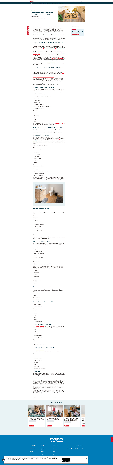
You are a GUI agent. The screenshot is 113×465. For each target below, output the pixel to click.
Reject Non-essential (66, 461)
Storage (42, 449)
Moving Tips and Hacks (35, 16)
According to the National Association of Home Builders (43, 77)
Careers (31, 449)
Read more (31, 425)
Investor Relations (32, 454)
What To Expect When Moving (57, 454)
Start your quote (75, 34)
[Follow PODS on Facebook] (67, 448)
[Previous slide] (55, 432)
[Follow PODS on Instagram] (69, 448)
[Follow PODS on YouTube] (71, 448)
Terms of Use (22, 459)
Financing (42, 451)
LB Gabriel (33, 18)
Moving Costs (55, 449)
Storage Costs (55, 451)
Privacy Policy (17, 459)
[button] (3, 460)
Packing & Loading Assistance (45, 454)
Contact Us (31, 451)
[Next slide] (58, 432)
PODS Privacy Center (54, 458)
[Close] (86, 458)
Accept (66, 458)
